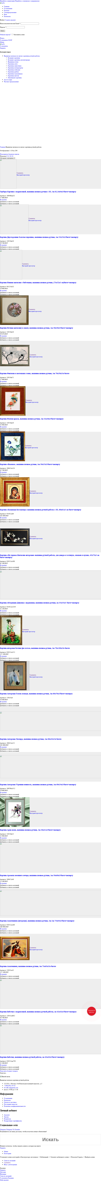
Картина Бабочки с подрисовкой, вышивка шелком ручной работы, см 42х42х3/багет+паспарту (38, 1012)
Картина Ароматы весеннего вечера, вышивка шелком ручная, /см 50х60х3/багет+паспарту (36, 875)
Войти (2, 31)
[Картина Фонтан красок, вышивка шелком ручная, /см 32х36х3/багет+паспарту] (12, 401)
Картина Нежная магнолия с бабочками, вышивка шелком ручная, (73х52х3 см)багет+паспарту (38, 283)
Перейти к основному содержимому (27, 1)
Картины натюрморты (15, 68)
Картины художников (15, 74)
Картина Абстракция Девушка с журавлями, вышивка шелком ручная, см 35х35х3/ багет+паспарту (39, 603)
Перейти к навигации (7, 1)
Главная (3, 147)
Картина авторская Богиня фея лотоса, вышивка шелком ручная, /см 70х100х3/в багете (35, 648)
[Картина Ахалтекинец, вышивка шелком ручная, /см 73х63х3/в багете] (15, 949)
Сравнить (7, 1162)
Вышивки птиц (13, 62)
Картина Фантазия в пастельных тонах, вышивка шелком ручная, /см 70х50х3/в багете (34, 373)
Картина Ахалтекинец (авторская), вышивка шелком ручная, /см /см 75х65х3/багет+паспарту (37, 921)
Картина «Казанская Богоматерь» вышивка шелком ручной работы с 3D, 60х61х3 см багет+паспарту (40, 510)
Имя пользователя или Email (10, 23)
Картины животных (14, 66)
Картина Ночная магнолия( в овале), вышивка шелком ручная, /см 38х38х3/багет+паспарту (36, 328)
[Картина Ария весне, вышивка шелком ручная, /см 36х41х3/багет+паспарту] (15, 812)
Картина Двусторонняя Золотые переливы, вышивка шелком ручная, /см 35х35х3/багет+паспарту (39, 237)
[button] (3, 200)
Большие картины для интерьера (19, 60)
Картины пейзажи (14, 70)
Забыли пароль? (5, 35)
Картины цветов (13, 76)
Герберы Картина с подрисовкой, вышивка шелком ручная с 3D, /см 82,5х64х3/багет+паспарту (38, 192)
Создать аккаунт (10, 20)
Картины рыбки (13, 72)
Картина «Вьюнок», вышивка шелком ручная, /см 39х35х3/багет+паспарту (30, 464)
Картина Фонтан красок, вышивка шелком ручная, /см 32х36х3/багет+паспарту (32, 419)
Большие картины (14, 58)
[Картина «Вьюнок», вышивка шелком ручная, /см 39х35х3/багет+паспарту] (12, 446)
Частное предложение (11, 82)
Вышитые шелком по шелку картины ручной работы (22, 56)
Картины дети (12, 64)
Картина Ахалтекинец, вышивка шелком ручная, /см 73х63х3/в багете (28, 966)
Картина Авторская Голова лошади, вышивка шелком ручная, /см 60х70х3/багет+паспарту (36, 694)
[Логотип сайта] (2, 3)
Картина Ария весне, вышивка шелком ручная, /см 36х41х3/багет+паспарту (30, 830)
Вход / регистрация (10, 1164)
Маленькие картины (15, 78)
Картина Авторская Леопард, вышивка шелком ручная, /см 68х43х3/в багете (30, 739)
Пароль (3, 27)
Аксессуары (8, 80)
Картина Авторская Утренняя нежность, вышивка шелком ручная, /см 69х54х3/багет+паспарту (38, 785)
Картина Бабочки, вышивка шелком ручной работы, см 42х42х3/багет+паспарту (32, 1057)
